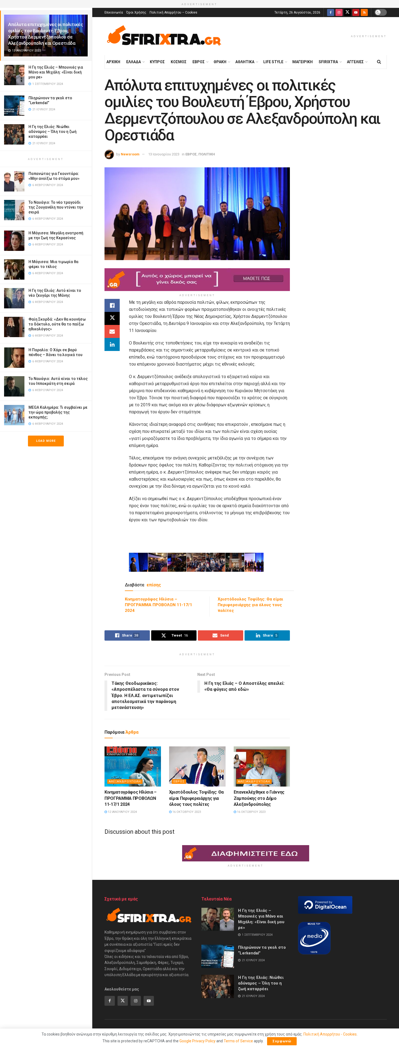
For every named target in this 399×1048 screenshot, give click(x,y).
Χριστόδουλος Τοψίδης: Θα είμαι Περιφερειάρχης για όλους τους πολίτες (250, 605)
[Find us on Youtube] (355, 12)
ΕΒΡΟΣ (198, 62)
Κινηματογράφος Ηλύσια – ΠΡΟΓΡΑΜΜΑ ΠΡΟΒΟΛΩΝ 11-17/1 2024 (158, 605)
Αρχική (113, 62)
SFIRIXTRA (328, 62)
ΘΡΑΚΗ (220, 62)
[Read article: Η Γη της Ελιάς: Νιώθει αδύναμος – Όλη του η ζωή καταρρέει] (217, 986)
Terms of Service (238, 1041)
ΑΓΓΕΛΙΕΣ (355, 62)
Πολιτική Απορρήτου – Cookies (173, 12)
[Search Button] (379, 62)
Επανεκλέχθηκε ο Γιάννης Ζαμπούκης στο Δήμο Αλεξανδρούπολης (259, 798)
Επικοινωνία (113, 12)
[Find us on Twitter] (347, 12)
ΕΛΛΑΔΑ (133, 62)
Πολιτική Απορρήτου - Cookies (330, 1034)
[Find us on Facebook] (330, 12)
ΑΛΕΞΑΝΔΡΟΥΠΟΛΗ (125, 781)
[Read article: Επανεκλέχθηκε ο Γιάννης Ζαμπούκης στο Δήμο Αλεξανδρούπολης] (262, 766)
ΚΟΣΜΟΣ (178, 62)
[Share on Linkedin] (112, 344)
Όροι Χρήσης (136, 12)
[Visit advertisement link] (197, 279)
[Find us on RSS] (364, 12)
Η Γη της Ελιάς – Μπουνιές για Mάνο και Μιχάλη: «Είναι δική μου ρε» (55, 72)
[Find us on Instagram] (339, 12)
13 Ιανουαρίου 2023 (163, 154)
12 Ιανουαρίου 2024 (122, 812)
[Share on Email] (112, 331)
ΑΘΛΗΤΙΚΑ (244, 62)
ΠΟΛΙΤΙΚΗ (206, 154)
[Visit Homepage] (163, 36)
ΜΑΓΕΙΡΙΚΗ (302, 62)
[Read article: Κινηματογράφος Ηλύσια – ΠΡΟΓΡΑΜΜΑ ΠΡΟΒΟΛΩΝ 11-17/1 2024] (132, 766)
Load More (46, 441)
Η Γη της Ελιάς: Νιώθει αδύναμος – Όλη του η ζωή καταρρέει (52, 131)
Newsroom (130, 154)
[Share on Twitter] (112, 318)
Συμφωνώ (282, 1041)
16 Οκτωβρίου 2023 (186, 812)
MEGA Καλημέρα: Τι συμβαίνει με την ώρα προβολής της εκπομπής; (57, 412)
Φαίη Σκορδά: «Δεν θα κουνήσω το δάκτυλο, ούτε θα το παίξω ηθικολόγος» (57, 324)
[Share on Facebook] (112, 305)
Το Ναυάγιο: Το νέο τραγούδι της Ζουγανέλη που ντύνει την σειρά (55, 207)
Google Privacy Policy (197, 1041)
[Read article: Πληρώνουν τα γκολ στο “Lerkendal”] (217, 956)
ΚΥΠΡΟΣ (157, 62)
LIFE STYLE (273, 62)
